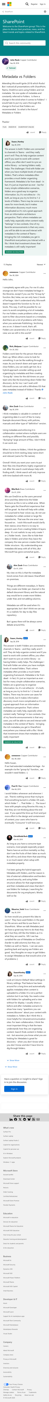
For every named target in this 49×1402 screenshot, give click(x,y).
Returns (5, 1188)
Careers (5, 1346)
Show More (14, 1060)
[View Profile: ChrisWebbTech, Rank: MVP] (9, 837)
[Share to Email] (38, 1119)
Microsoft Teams (8, 1282)
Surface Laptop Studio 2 (11, 1140)
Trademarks (32, 1392)
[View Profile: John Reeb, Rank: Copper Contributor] (5, 61)
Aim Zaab (14, 406)
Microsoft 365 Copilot (10, 1286)
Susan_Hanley (18, 141)
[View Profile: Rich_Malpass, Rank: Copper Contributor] (5, 348)
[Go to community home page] (9, 4)
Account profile (8, 1175)
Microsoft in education (10, 1217)
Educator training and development (15, 1239)
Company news (8, 1355)
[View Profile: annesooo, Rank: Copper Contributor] (5, 273)
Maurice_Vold (18, 909)
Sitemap (6, 1390)
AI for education (8, 1248)
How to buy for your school (12, 1235)
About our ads (29, 1395)
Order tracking (8, 1192)
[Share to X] (20, 1119)
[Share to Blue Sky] (29, 1119)
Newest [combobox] (41, 264)
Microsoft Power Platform (11, 1278)
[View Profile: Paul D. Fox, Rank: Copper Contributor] (7, 787)
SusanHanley (19, 972)
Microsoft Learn (8, 1312)
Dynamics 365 (8, 1269)
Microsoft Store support (11, 1183)
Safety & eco (7, 1395)
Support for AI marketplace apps (13, 1316)
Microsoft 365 (7, 1273)
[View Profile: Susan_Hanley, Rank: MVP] (6, 639)
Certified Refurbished (10, 1196)
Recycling (18, 1395)
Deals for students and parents (13, 1243)
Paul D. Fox (17, 786)
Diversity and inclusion (10, 1368)
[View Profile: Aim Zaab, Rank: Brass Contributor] (5, 408)
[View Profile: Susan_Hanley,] (7, 143)
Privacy (29, 1390)
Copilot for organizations (11, 1145)
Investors (6, 1363)
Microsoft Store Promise (11, 1201)
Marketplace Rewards (10, 1329)
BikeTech (15, 489)
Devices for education (10, 1222)
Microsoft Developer (10, 1307)
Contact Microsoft (18, 1390)
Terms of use (21, 1392)
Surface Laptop (8, 1136)
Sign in (14, 1088)
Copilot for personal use (11, 1149)
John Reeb (15, 60)
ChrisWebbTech (20, 836)
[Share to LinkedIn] (11, 1119)
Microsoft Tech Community (12, 1321)
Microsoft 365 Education (11, 1230)
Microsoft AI (7, 1260)
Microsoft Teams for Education (13, 1226)
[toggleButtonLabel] (45, 11)
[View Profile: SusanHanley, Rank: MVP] (9, 974)
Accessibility (7, 1372)
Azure (5, 1303)
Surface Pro (7, 1132)
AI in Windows (8, 1153)
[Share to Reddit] (24, 1119)
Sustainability (7, 1376)
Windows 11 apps (9, 1162)
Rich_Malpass (16, 346)
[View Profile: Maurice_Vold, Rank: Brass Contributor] (7, 910)
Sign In (43, 4)
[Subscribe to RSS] (33, 1119)
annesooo (14, 272)
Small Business (8, 1291)
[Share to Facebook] (15, 1119)
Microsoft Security (9, 1265)
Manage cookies (8, 1392)
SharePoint (9, 11)
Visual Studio (7, 1334)
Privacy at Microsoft (9, 1359)
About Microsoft (8, 1350)
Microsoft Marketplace (10, 1325)
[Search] (27, 4)
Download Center (9, 1179)
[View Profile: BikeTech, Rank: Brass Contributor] (7, 490)
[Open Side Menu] (4, 4)
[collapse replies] (24, 270)
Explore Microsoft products (12, 1158)
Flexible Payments (9, 1205)
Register (34, 4)
